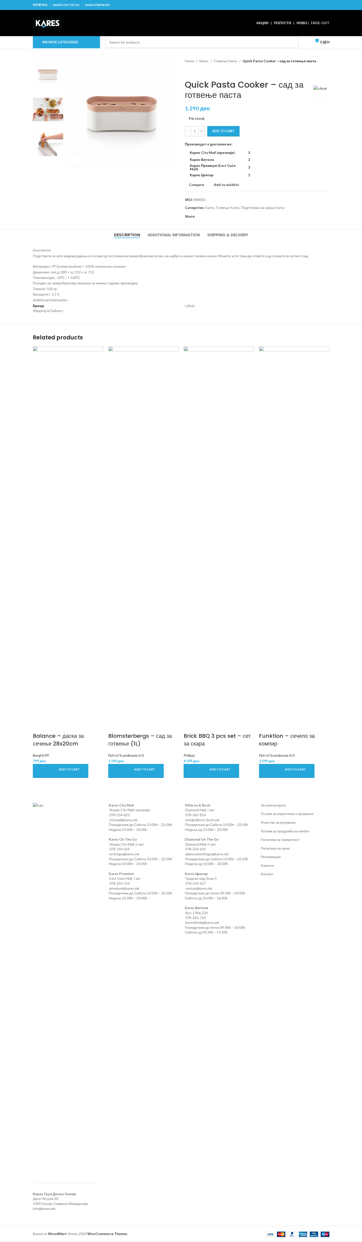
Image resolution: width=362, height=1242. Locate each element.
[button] (60, 771)
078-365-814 (195, 815)
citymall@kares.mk (123, 820)
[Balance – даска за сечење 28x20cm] (68, 533)
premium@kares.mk (124, 888)
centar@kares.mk (198, 888)
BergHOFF (41, 755)
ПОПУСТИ (282, 23)
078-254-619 (119, 849)
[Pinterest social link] (326, 5)
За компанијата (273, 805)
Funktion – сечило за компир (287, 739)
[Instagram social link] (313, 5)
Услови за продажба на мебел (285, 831)
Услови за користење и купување (287, 813)
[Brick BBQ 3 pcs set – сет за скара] (219, 533)
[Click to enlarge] (75, 160)
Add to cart (223, 131)
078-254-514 (119, 883)
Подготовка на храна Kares (263, 207)
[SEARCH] (293, 42)
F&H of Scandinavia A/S (126, 755)
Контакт (267, 874)
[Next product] (200, 72)
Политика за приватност (280, 839)
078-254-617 (195, 883)
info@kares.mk (44, 1208)
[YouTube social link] (320, 5)
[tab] (127, 235)
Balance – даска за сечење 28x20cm (58, 739)
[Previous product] (188, 72)
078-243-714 (195, 918)
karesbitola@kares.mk (202, 922)
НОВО (302, 23)
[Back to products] (194, 72)
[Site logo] (47, 22)
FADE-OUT (320, 23)
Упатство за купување (278, 822)
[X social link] (307, 5)
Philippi (189, 755)
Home (189, 61)
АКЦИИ (262, 23)
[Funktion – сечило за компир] (294, 533)
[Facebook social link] (301, 5)
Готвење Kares (225, 61)
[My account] (305, 42)
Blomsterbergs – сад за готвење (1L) (140, 739)
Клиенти (267, 865)
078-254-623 (119, 815)
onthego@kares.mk (124, 854)
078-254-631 (195, 849)
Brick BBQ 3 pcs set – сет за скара (217, 739)
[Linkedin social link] (216, 216)
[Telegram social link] (222, 216)
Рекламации (271, 857)
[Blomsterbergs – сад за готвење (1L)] (143, 533)
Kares (203, 61)
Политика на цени (275, 848)
